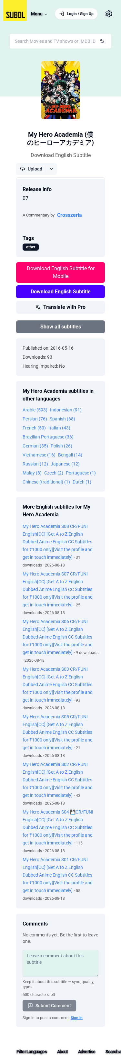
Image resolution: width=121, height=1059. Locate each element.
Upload (35, 168)
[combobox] (60, 41)
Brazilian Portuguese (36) (48, 436)
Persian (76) (35, 418)
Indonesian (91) (66, 409)
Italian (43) (59, 427)
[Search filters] (102, 41)
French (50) (34, 427)
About (62, 1051)
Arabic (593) (35, 409)
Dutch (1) (82, 481)
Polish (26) (61, 445)
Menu (37, 13)
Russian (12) (35, 463)
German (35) (35, 445)
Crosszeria (69, 215)
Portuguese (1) (81, 472)
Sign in (77, 1018)
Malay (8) (32, 472)
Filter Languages (31, 1051)
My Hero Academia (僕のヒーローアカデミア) (60, 138)
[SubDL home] (15, 10)
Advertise (86, 1051)
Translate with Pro (64, 307)
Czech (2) (53, 472)
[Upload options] (51, 169)
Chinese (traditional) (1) (46, 481)
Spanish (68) (62, 418)
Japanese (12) (65, 463)
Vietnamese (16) (39, 454)
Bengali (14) (70, 454)
